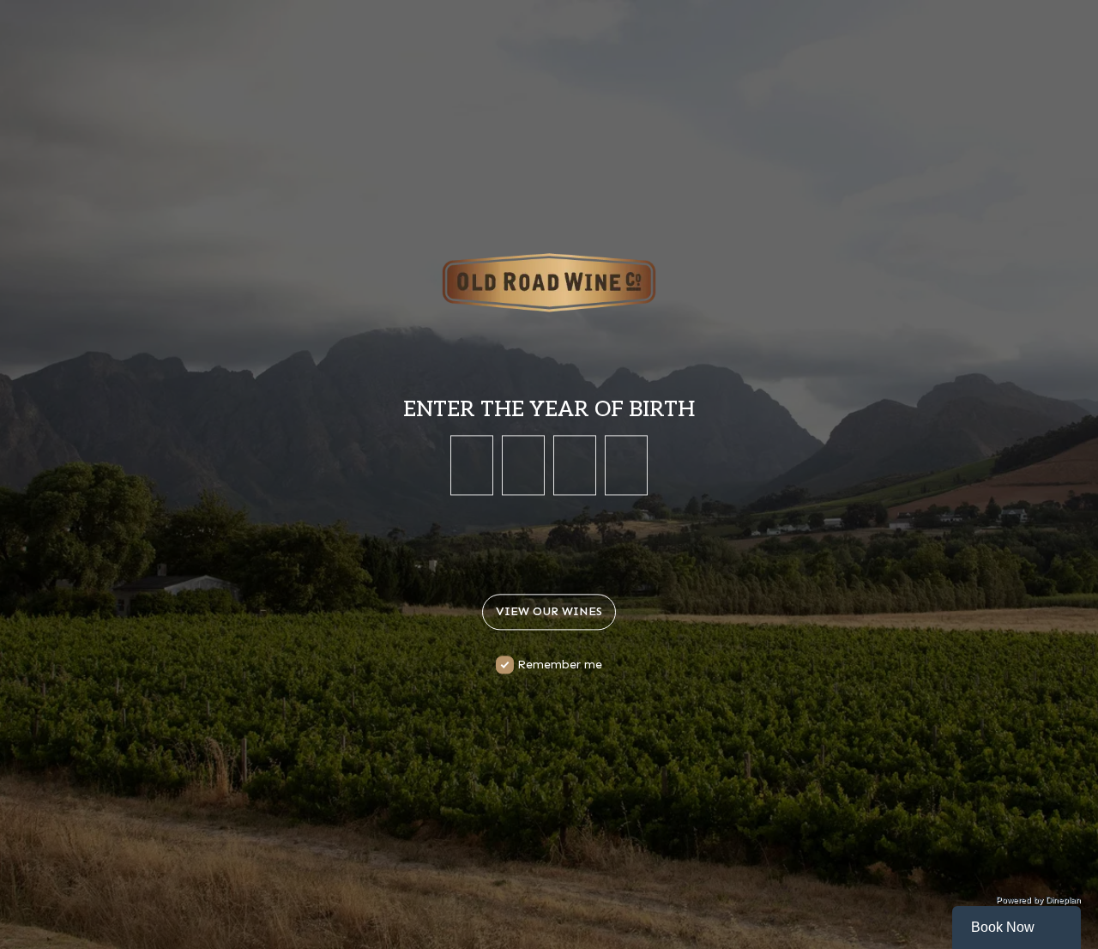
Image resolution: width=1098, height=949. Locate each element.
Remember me (559, 665)
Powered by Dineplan (1038, 899)
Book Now (1003, 927)
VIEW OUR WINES (549, 612)
